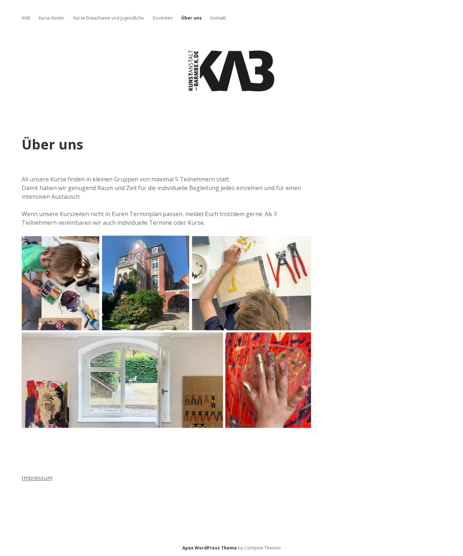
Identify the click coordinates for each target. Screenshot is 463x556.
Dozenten (163, 18)
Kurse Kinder (52, 18)
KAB (26, 18)
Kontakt (218, 18)
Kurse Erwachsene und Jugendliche (108, 18)
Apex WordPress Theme (209, 548)
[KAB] (231, 90)
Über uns (191, 18)
